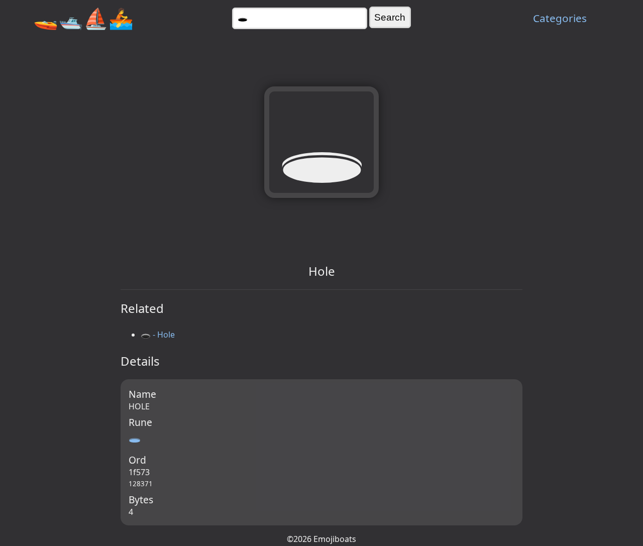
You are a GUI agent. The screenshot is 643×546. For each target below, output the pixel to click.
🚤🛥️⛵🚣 (83, 18)
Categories (560, 18)
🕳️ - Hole (158, 334)
